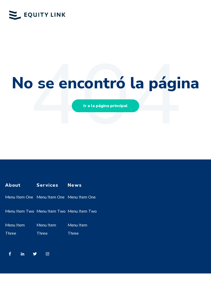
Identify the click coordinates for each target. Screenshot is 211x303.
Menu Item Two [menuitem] (19, 211)
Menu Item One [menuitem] (19, 197)
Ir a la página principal (105, 106)
